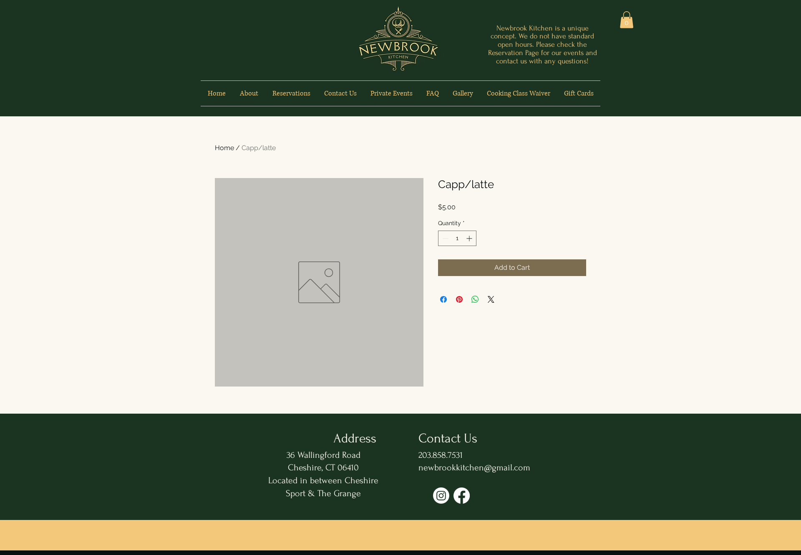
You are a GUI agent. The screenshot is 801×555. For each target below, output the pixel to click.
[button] (627, 19)
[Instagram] (441, 495)
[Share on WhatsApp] (475, 299)
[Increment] (470, 238)
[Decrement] (444, 238)
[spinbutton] (457, 238)
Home (224, 148)
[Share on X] (491, 299)
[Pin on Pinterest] (459, 299)
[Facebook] (461, 495)
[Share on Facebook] (443, 299)
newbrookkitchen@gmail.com (474, 467)
